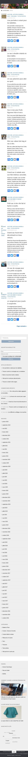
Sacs (8, 16)
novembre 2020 (6, 459)
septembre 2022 (6, 425)
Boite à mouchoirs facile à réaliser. (10, 374)
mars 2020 (5, 487)
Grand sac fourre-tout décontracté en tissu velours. (15, 235)
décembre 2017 (6, 569)
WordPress (12, 753)
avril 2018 (4, 556)
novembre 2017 (6, 573)
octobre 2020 (5, 463)
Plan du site (18, 755)
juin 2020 (4, 476)
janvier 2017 (5, 607)
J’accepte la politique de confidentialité (12, 356)
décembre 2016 (6, 611)
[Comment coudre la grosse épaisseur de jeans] (14, 695)
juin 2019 (4, 514)
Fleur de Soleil (5, 670)
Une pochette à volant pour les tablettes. (12, 368)
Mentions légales (11, 755)
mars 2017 (5, 600)
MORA (4, 673)
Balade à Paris (6, 627)
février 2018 (5, 562)
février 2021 (5, 452)
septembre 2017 (6, 580)
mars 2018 (5, 559)
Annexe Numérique (7, 667)
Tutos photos (21, 16)
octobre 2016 (5, 618)
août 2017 (4, 583)
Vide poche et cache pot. (8, 651)
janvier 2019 (5, 525)
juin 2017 (4, 590)
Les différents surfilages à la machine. (17, 412)
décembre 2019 (6, 497)
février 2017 (5, 604)
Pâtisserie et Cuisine (7, 637)
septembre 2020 (6, 466)
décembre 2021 (6, 435)
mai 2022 (4, 428)
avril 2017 (4, 597)
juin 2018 (4, 549)
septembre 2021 (6, 442)
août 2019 (4, 507)
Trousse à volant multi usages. (9, 381)
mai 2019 (4, 518)
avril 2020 (4, 483)
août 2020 (4, 469)
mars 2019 (5, 521)
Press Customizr (23, 753)
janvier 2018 (5, 566)
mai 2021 (4, 449)
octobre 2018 (5, 535)
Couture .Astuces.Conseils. (15, 14)
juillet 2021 (5, 445)
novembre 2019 (6, 500)
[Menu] (26, 2)
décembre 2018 (6, 528)
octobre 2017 (5, 576)
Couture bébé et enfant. (14, 199)
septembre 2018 (6, 538)
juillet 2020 (5, 473)
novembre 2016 (6, 614)
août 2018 (4, 542)
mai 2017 (4, 593)
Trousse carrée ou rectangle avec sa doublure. (13, 371)
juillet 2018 (5, 545)
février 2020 (5, 490)
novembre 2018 (6, 531)
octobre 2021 (5, 438)
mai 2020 (4, 480)
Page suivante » (22, 326)
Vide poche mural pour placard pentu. (11, 378)
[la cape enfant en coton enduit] (11, 719)
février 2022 (5, 432)
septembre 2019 (6, 504)
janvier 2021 (5, 456)
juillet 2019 (5, 511)
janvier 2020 (5, 494)
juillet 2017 (5, 587)
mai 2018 (4, 552)
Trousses (14, 16)
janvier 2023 (5, 421)
